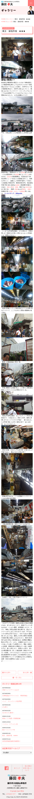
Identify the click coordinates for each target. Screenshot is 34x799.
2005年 (9, 176)
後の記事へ (26, 672)
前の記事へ (7, 672)
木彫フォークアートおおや (10, 690)
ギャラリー (10, 19)
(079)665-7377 (11, 794)
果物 (16, 187)
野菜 (12, 187)
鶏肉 (16, 189)
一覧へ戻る (17, 677)
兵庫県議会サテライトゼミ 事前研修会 (14, 695)
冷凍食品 (22, 191)
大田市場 (28, 187)
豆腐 (11, 191)
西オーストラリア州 (8, 730)
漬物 (29, 189)
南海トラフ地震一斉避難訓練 (11, 718)
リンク (18, 768)
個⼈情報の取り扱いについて (28, 768)
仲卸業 (17, 174)
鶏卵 (23, 189)
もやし (16, 191)
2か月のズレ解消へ (8, 712)
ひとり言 (9, 21)
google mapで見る (18, 791)
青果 (8, 187)
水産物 (17, 185)
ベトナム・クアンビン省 (10, 724)
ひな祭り (5, 707)
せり (27, 174)
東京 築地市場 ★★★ (10, 735)
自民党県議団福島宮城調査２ (11, 741)
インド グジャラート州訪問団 (12, 701)
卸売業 (23, 172)
